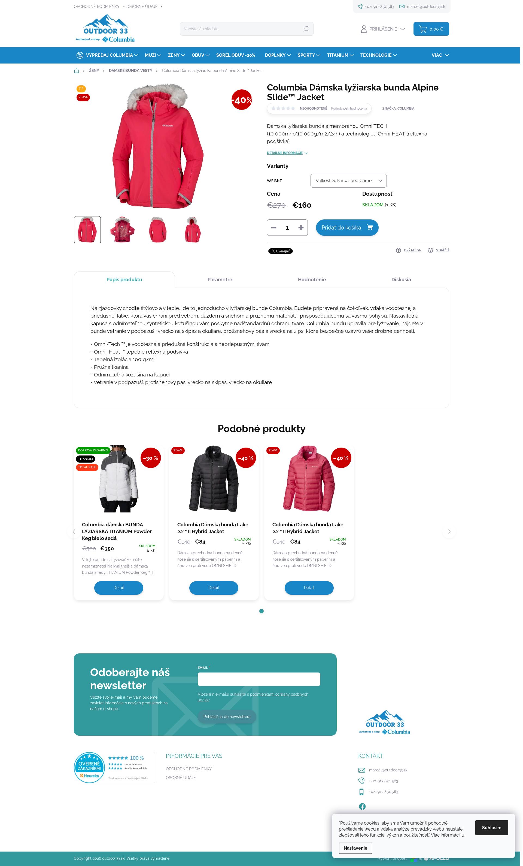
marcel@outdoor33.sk (388, 770)
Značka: (398, 108)
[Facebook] (362, 805)
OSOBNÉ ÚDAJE (143, 6)
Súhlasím (491, 827)
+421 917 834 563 (383, 781)
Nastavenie (355, 848)
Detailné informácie (285, 153)
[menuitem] (106, 55)
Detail (119, 588)
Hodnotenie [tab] (312, 279)
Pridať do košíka (341, 227)
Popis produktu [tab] (124, 279)
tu (463, 835)
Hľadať (306, 29)
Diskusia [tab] (401, 279)
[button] (261, 611)
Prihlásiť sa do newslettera (227, 716)
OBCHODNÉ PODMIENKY (97, 6)
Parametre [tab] (220, 279)
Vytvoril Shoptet (392, 858)
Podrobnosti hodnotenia (349, 108)
